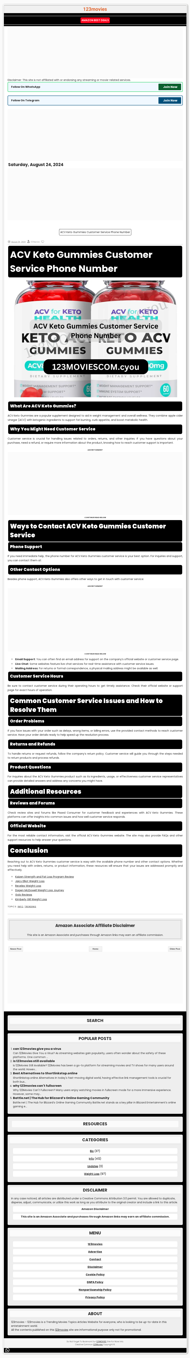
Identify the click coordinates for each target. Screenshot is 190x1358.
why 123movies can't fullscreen (37, 1086)
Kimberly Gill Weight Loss (31, 899)
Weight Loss (91, 1174)
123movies (95, 1244)
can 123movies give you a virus (37, 1049)
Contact (95, 1259)
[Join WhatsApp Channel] (8, 1350)
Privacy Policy (95, 1297)
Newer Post (15, 949)
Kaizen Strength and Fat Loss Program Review (44, 877)
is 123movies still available (34, 1061)
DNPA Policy (95, 1282)
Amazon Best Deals (95, 20)
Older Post (175, 949)
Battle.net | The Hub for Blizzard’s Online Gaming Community (61, 1098)
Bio (92, 1151)
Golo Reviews (23, 895)
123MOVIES (101, 1341)
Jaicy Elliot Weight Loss (30, 881)
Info (20, 906)
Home (95, 949)
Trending (30, 906)
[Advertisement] (95, 52)
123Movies (98, 1344)
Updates (92, 1166)
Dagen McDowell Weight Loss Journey (39, 890)
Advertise (95, 1252)
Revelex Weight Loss (28, 886)
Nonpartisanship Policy (95, 1290)
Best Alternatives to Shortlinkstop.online (45, 1073)
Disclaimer (95, 1267)
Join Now (170, 87)
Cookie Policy (95, 1274)
